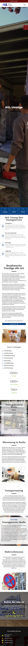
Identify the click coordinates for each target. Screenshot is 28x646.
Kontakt (25, 28)
